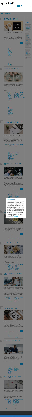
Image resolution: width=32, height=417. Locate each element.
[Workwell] (7, 3)
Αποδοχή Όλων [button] (16, 216)
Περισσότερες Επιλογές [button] (10, 216)
